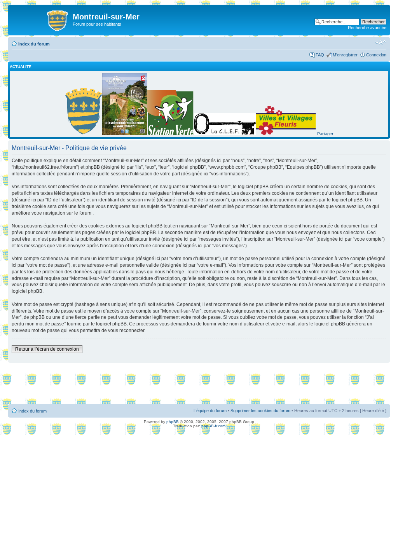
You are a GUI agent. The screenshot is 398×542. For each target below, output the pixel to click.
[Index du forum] (41, 19)
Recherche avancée (367, 27)
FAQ (320, 54)
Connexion (376, 54)
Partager (325, 133)
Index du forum (34, 44)
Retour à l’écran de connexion (47, 349)
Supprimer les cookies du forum (260, 410)
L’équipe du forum (210, 410)
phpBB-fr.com (213, 426)
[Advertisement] (199, 383)
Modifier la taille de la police (380, 42)
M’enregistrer (345, 54)
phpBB (172, 422)
